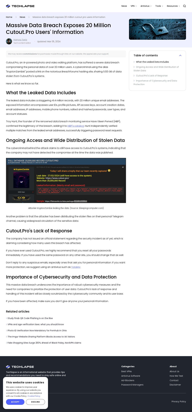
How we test (176, 375)
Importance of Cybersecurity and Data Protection (155, 82)
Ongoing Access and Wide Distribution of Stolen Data (156, 68)
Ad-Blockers (127, 380)
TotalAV (75, 267)
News (124, 5)
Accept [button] (15, 402)
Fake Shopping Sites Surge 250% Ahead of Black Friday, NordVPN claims (44, 342)
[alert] (25, 393)
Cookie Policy (34, 396)
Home (9, 17)
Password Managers (132, 384)
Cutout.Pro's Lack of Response (151, 75)
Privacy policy (179, 401)
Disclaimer (175, 384)
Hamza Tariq (20, 39)
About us (174, 371)
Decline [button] (35, 402)
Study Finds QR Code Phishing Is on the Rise (30, 318)
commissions (30, 54)
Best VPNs (126, 371)
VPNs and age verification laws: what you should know (35, 324)
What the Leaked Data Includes (152, 61)
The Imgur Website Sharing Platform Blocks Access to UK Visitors (41, 336)
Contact (174, 380)
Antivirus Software (130, 375)
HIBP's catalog (76, 126)
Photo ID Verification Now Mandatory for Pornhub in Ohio (37, 330)
